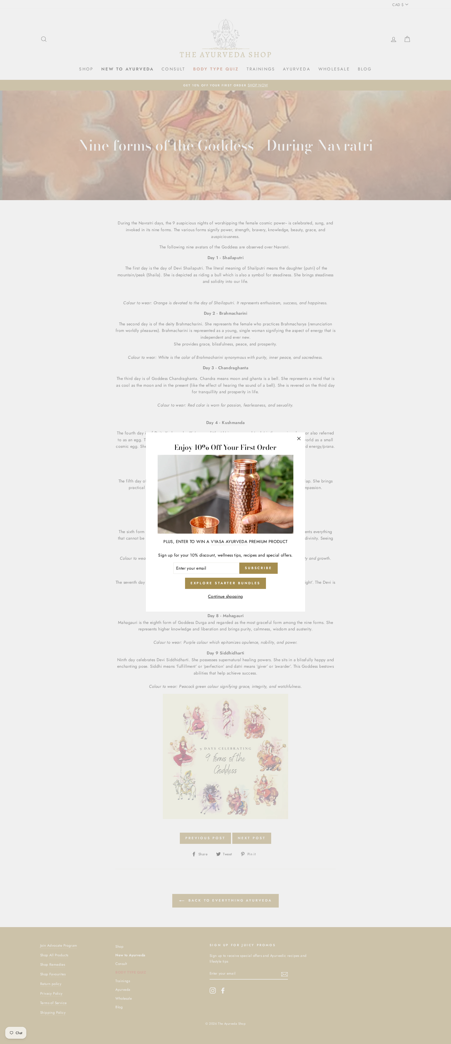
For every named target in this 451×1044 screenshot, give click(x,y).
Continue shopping (225, 596)
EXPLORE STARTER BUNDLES (226, 583)
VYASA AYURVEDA (229, 542)
